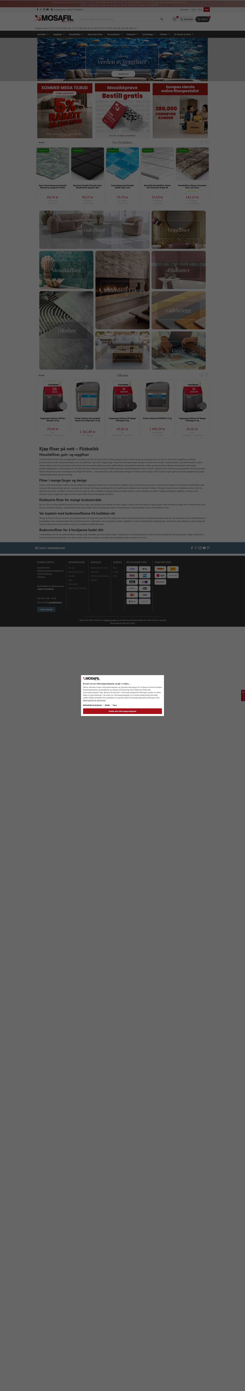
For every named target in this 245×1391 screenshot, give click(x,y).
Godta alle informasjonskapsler (122, 711)
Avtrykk (107, 705)
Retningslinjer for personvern (94, 700)
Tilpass (114, 705)
